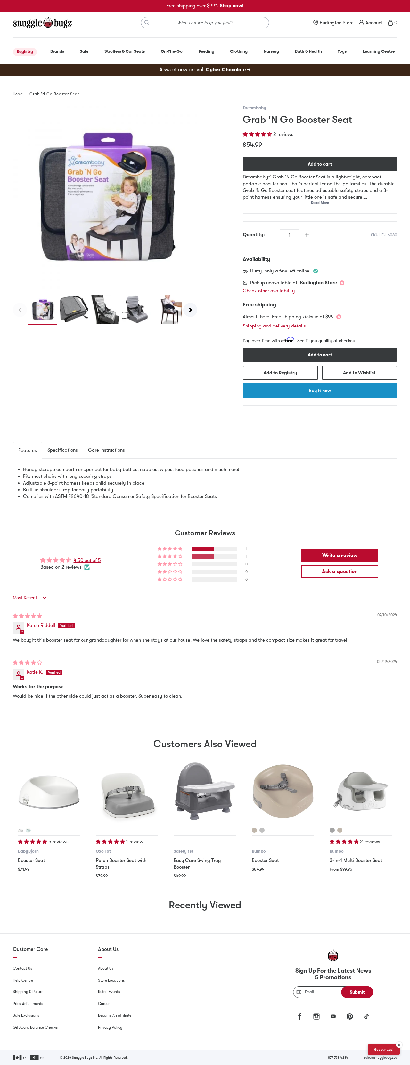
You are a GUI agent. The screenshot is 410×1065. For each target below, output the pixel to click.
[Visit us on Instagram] (316, 1016)
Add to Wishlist (359, 372)
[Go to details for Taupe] (254, 830)
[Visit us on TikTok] (366, 1016)
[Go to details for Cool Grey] (262, 830)
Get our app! (383, 1049)
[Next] (190, 310)
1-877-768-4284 (336, 1057)
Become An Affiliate (114, 1015)
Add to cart (320, 164)
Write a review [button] (339, 555)
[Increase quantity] (306, 235)
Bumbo (259, 851)
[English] (20, 1057)
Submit (357, 992)
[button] (258, 134)
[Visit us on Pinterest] (350, 1016)
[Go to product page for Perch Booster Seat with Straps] (127, 791)
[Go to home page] (42, 22)
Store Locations (111, 980)
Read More (320, 203)
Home (18, 94)
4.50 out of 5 (87, 560)
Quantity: (254, 235)
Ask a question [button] (340, 571)
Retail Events (109, 992)
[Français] (37, 1057)
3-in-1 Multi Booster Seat (356, 860)
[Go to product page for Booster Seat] (49, 791)
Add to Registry (280, 372)
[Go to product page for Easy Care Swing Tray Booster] (205, 791)
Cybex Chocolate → (228, 70)
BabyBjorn (28, 851)
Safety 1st (183, 851)
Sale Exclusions (26, 1015)
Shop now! (232, 6)
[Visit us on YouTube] (333, 1016)
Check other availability (269, 291)
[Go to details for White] (20, 830)
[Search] (147, 22)
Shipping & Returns (29, 992)
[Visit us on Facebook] (300, 1016)
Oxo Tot (103, 851)
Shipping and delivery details (274, 326)
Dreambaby (254, 108)
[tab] (27, 450)
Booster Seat (31, 860)
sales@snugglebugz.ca (380, 1057)
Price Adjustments (28, 1003)
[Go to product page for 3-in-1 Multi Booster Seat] (361, 791)
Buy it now (320, 390)
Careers (104, 1003)
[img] (27, 616)
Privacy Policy (110, 1027)
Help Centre (23, 980)
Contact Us (22, 968)
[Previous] (20, 310)
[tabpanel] (205, 483)
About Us (105, 968)
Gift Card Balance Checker (36, 1027)
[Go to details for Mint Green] (28, 830)
